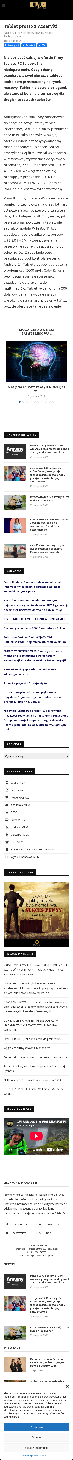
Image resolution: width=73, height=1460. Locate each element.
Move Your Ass (19, 797)
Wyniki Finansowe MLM (24, 857)
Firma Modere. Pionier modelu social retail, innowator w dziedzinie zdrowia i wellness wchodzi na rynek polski (32, 586)
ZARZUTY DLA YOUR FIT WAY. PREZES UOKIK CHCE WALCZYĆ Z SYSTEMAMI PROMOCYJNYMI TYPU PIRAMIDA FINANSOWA (36, 969)
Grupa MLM (17, 782)
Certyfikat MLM (20, 834)
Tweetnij (30, 45)
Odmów (36, 1437)
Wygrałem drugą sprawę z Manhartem (27, 1048)
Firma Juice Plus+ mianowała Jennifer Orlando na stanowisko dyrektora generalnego (49, 524)
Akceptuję (37, 1427)
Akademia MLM (20, 805)
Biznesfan (16, 790)
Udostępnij (13, 45)
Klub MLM (16, 842)
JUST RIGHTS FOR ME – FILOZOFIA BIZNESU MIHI (34, 619)
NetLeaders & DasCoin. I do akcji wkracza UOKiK (33, 1080)
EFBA (13, 812)
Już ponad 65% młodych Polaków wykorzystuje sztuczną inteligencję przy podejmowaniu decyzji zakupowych (47, 474)
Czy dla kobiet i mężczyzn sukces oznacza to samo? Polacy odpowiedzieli (47, 549)
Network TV (17, 819)
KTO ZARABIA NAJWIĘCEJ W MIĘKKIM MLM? (49, 498)
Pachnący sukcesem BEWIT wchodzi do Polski (34, 628)
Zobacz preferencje (36, 1447)
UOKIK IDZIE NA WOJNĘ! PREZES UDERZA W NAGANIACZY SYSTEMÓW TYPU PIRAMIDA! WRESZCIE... (31, 1025)
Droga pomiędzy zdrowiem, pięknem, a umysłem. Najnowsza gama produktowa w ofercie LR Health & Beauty (32, 697)
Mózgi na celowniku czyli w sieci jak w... (36, 389)
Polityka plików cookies (34, 1455)
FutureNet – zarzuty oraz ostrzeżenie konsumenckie (35, 1057)
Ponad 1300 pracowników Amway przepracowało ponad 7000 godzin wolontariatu (49, 449)
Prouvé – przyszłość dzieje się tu (25, 683)
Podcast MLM (19, 827)
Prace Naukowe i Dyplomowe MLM (32, 849)
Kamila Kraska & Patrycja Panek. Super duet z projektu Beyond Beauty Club (48, 1362)
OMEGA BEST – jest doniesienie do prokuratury (32, 1039)
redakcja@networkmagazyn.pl (40, 1255)
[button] (67, 1386)
